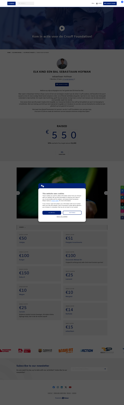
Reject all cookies (62, 216)
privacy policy (55, 201)
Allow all (52, 212)
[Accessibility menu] (122, 2)
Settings (72, 212)
